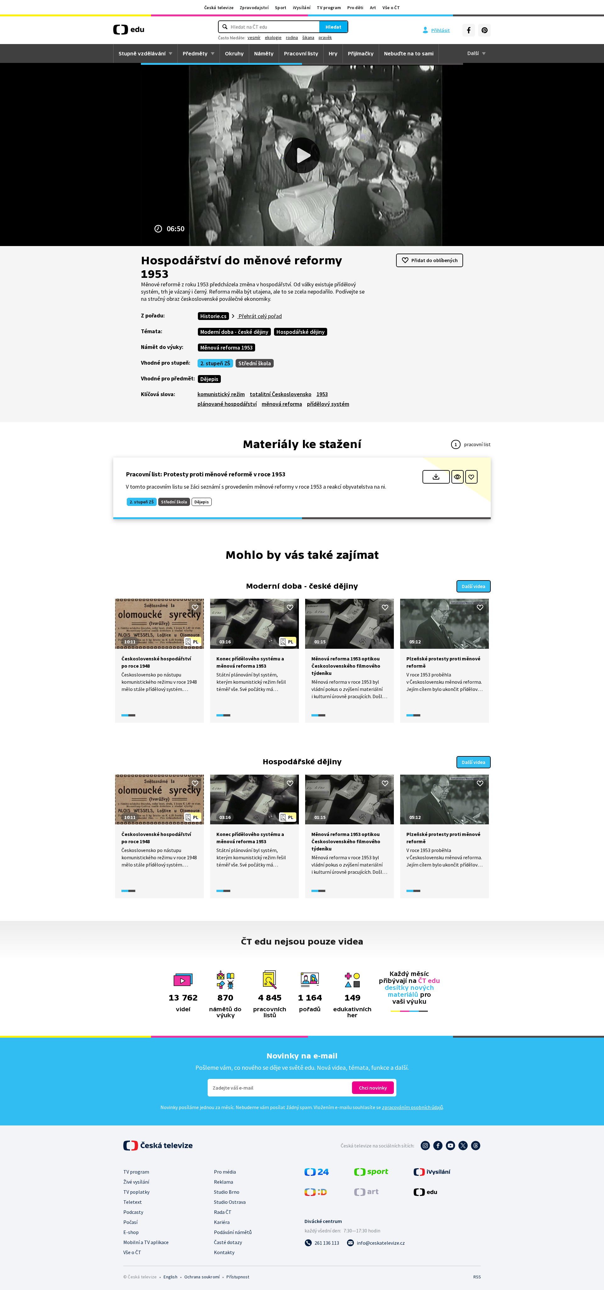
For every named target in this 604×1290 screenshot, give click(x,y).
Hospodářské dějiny (301, 331)
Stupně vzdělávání (142, 53)
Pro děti (355, 7)
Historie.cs (213, 316)
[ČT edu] (128, 31)
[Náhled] (457, 477)
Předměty (195, 53)
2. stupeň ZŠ (215, 363)
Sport (281, 7)
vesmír (254, 37)
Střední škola (254, 363)
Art (373, 7)
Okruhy (234, 53)
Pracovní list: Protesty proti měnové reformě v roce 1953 (206, 474)
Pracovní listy (301, 53)
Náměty (264, 53)
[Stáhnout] (436, 477)
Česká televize (218, 7)
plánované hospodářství (227, 403)
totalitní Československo (280, 394)
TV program (329, 7)
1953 (322, 394)
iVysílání (302, 7)
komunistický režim (221, 394)
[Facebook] (468, 30)
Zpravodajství (254, 7)
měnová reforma (282, 403)
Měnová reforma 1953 (226, 347)
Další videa (473, 586)
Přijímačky (361, 53)
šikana (308, 37)
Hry (333, 53)
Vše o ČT (391, 7)
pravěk (325, 37)
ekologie (273, 37)
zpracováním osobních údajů (412, 1107)
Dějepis (209, 379)
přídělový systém (328, 403)
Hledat (333, 27)
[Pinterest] (484, 30)
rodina (292, 37)
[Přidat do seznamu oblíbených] (471, 477)
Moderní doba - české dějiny (234, 331)
